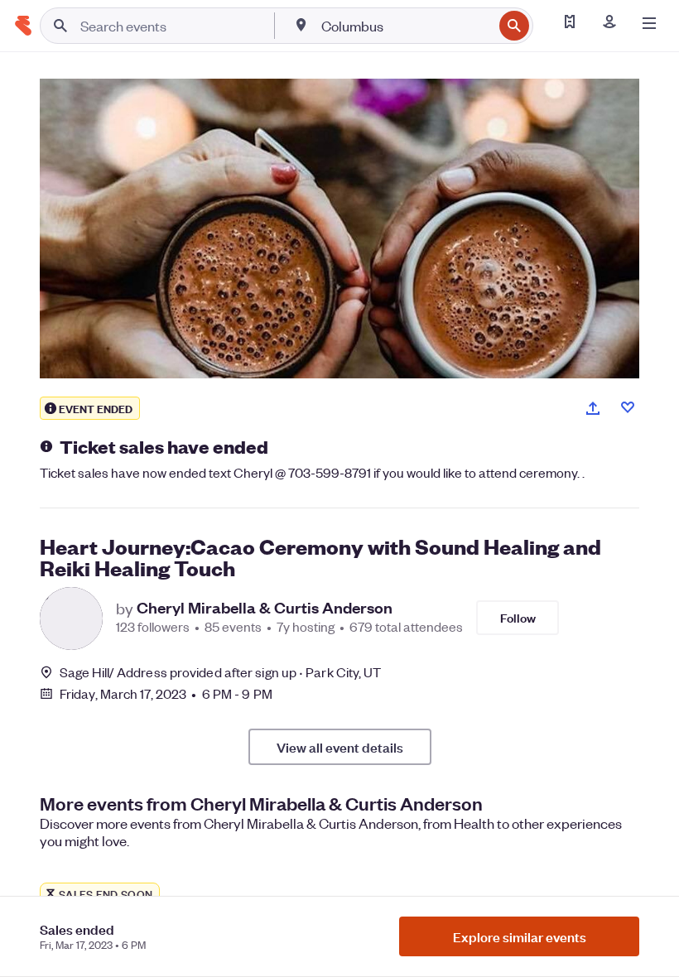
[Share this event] (592, 408)
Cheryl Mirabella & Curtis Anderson (264, 607)
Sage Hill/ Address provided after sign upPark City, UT (221, 672)
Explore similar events (519, 936)
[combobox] (405, 26)
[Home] (23, 26)
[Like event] (627, 407)
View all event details (340, 747)
